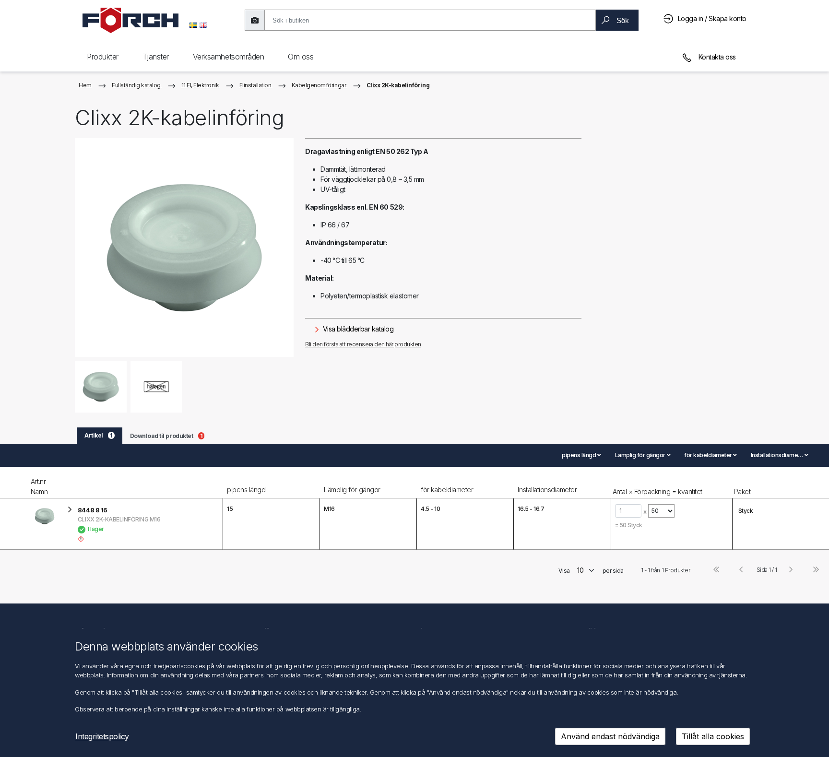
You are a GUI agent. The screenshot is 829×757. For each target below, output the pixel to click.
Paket (742, 491)
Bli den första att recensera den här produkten (363, 344)
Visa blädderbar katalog (357, 329)
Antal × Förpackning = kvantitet (657, 491)
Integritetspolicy (102, 736)
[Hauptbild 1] (101, 386)
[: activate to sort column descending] (14, 482)
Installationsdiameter (547, 489)
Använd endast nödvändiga (610, 736)
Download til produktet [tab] (166, 435)
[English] (203, 24)
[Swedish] (193, 24)
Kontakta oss (716, 57)
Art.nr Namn (39, 486)
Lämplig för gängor (352, 489)
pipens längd (246, 489)
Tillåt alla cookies (713, 736)
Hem (85, 85)
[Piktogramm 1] (156, 386)
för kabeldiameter (447, 489)
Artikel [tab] (98, 435)
